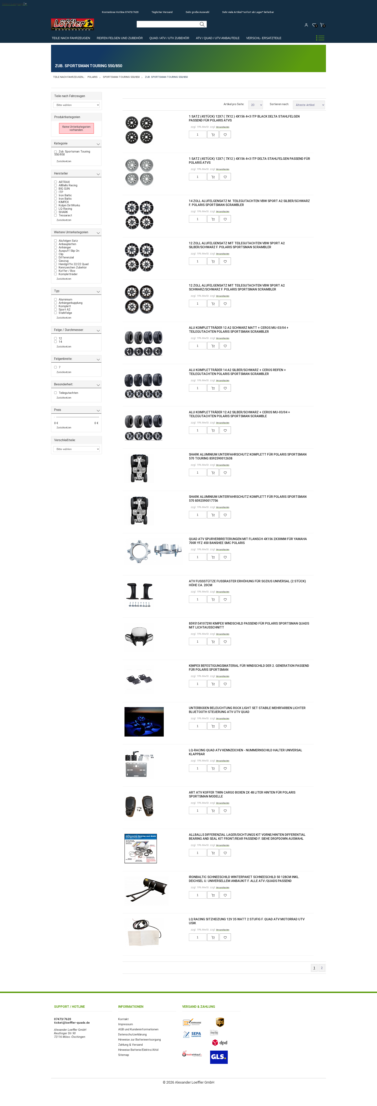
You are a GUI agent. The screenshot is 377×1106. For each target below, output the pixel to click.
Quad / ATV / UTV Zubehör (169, 38)
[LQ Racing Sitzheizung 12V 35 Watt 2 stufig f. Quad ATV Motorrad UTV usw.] (131, 933)
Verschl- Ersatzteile (263, 38)
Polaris (93, 76)
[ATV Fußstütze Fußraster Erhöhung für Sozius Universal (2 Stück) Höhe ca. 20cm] (131, 595)
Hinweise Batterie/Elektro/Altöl (138, 1050)
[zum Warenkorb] (213, 134)
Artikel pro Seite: (234, 104)
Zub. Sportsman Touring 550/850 (166, 76)
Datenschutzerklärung (132, 1034)
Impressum (125, 1024)
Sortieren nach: (279, 104)
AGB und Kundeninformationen (138, 1029)
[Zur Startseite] (73, 31)
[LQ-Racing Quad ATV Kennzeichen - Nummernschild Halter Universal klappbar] (131, 764)
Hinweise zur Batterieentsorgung (139, 1039)
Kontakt (123, 1019)
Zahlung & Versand (130, 1044)
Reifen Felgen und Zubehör (120, 38)
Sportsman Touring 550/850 (121, 76)
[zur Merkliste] (225, 134)
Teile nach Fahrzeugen (71, 38)
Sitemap (123, 1055)
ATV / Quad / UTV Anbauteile (218, 38)
